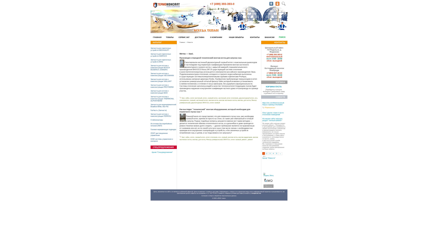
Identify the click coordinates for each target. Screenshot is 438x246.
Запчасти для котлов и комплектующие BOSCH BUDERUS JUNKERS (160, 68)
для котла (247, 100)
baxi (183, 98)
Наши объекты (236, 37)
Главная (157, 37)
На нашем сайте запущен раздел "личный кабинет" (272, 119)
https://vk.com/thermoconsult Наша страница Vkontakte (273, 104)
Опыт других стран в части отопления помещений (273, 113)
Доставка (199, 37)
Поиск (282, 37)
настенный (222, 98)
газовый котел (213, 98)
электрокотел (184, 100)
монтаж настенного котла (228, 100)
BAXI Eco (206, 103)
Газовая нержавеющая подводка (163, 129)
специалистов (256, 193)
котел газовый (215, 103)
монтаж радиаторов (245, 137)
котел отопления (232, 98)
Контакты (255, 37)
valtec (187, 98)
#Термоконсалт (270, 107)
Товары (170, 37)
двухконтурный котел (246, 98)
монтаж (240, 100)
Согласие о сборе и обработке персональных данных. (219, 196)
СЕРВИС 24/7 (184, 37)
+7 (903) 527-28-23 (274, 73)
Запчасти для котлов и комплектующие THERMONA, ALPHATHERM (162, 99)
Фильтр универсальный (214, 139)
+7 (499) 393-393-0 (222, 3)
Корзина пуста (274, 87)
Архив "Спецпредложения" (162, 152)
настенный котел (202, 100)
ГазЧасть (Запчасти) (159, 110)
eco (256, 98)
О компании (216, 37)
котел (205, 98)
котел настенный (196, 98)
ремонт (250, 139)
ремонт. (244, 139)
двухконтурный (196, 103)
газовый (192, 100)
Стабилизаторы (157, 120)
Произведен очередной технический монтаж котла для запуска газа (210, 58)
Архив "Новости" (268, 158)
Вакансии (269, 37)
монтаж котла (213, 100)
